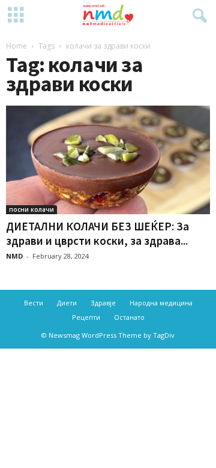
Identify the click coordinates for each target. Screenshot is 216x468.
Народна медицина (161, 302)
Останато (129, 317)
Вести (33, 302)
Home (16, 46)
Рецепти (86, 317)
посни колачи (31, 209)
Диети (67, 302)
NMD (14, 255)
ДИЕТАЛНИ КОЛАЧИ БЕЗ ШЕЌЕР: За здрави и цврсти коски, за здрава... (97, 233)
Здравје (103, 302)
